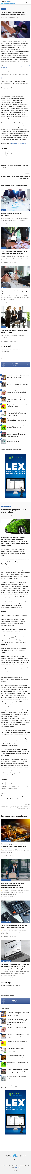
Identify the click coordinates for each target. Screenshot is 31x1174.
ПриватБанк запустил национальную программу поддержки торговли (12, 797)
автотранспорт (12, 786)
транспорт (3, 788)
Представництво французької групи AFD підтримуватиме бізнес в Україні (14, 252)
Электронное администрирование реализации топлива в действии (15, 808)
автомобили (4, 786)
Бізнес (3, 9)
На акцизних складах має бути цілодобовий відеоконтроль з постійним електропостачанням (18, 377)
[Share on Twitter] (7, 783)
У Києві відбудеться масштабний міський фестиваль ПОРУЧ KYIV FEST (17, 426)
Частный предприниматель (18, 143)
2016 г (5, 68)
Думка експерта (6, 506)
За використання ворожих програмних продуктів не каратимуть (16, 440)
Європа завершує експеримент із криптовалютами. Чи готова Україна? (16, 419)
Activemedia (17, 1167)
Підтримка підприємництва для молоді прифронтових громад (17, 405)
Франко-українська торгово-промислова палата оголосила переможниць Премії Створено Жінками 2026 (17, 434)
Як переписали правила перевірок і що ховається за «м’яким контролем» (14, 926)
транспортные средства (13, 788)
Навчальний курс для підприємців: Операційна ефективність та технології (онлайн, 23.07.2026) (16, 413)
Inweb (23, 1165)
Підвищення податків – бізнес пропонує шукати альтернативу (14, 292)
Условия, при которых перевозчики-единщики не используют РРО (15, 177)
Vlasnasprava (6, 223)
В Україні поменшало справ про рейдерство (11, 215)
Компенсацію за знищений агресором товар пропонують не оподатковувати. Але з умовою (18, 399)
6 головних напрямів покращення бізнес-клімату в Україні (14, 331)
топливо (18, 155)
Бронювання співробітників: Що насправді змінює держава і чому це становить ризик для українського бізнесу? (15, 967)
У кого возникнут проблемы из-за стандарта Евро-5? (15, 166)
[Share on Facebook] (2, 783)
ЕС (18, 786)
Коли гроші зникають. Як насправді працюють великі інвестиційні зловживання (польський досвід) (13, 886)
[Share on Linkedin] (11, 783)
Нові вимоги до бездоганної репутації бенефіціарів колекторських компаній (16, 391)
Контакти (15, 1170)
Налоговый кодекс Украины (7, 155)
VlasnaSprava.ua (5, 1165)
